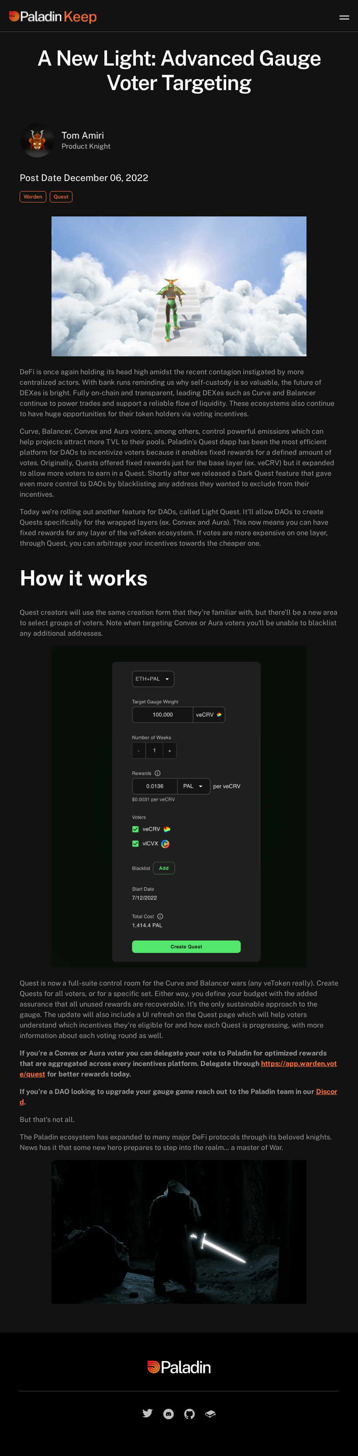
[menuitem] (344, 17)
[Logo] (61, 17)
